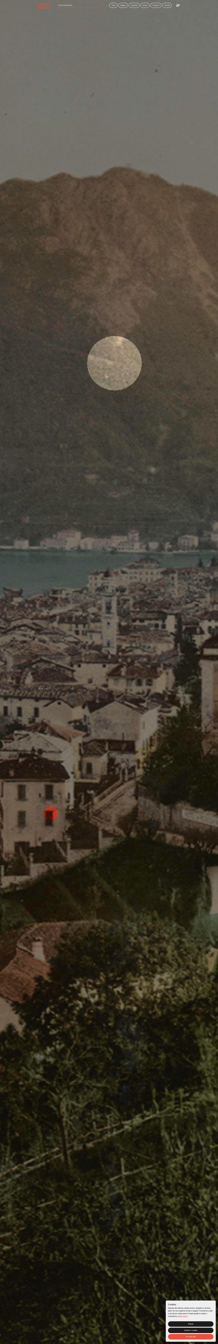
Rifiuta (190, 1324)
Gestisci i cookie (190, 1330)
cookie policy (182, 1316)
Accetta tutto (191, 1337)
